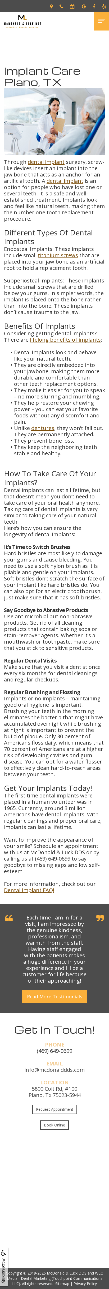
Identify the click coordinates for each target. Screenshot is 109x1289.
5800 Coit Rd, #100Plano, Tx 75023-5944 (55, 1092)
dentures (42, 428)
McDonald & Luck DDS (67, 1273)
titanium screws (58, 255)
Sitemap (62, 1283)
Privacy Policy (85, 1283)
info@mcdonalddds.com (54, 1069)
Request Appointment (54, 1109)
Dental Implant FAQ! (29, 890)
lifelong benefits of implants (65, 339)
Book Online (54, 1125)
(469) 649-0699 (54, 1050)
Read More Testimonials (54, 996)
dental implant (46, 161)
